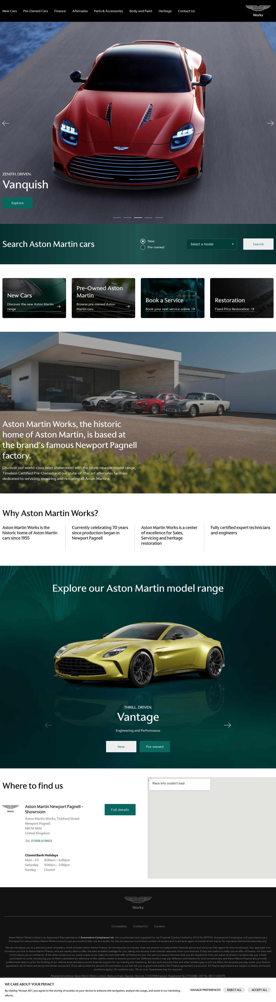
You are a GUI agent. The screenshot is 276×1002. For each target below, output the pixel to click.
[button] (6, 123)
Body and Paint (141, 11)
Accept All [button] (259, 990)
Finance (60, 11)
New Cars (9, 11)
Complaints (119, 926)
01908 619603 (41, 841)
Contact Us (186, 11)
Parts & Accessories (108, 11)
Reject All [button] (234, 990)
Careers (159, 926)
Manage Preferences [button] (205, 990)
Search (258, 244)
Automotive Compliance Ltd (97, 937)
